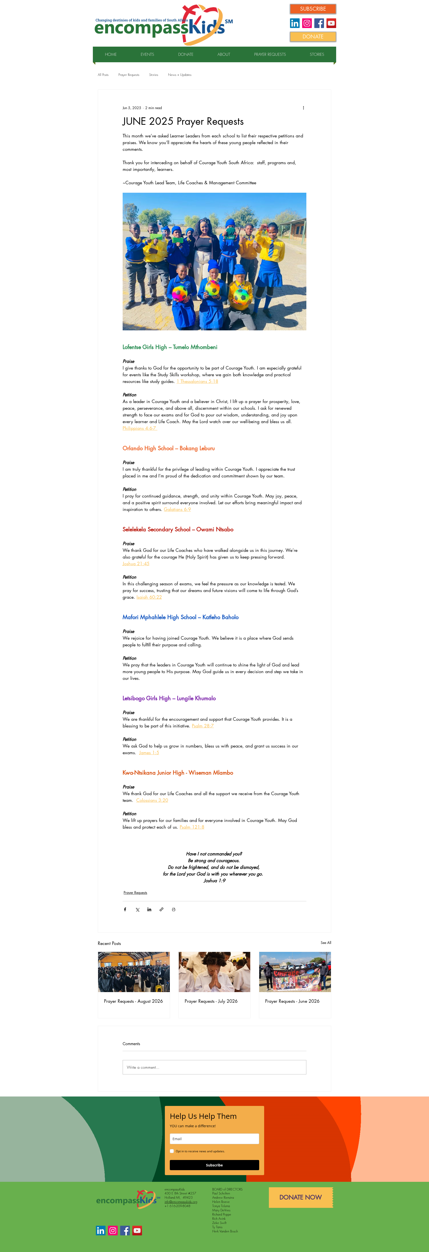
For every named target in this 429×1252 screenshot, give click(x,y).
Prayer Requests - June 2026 (292, 1001)
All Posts (103, 75)
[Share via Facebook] (125, 909)
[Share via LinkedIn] (149, 909)
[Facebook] (319, 23)
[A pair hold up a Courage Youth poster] (295, 972)
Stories (153, 75)
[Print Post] (173, 909)
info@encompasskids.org (181, 1201)
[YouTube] (331, 23)
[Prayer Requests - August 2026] (134, 972)
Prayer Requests (128, 75)
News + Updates (179, 75)
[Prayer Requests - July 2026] (214, 972)
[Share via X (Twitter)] (137, 909)
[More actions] (303, 108)
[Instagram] (307, 23)
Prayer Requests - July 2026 (211, 1001)
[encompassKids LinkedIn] (295, 23)
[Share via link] (161, 909)
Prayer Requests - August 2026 (133, 1001)
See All (326, 942)
